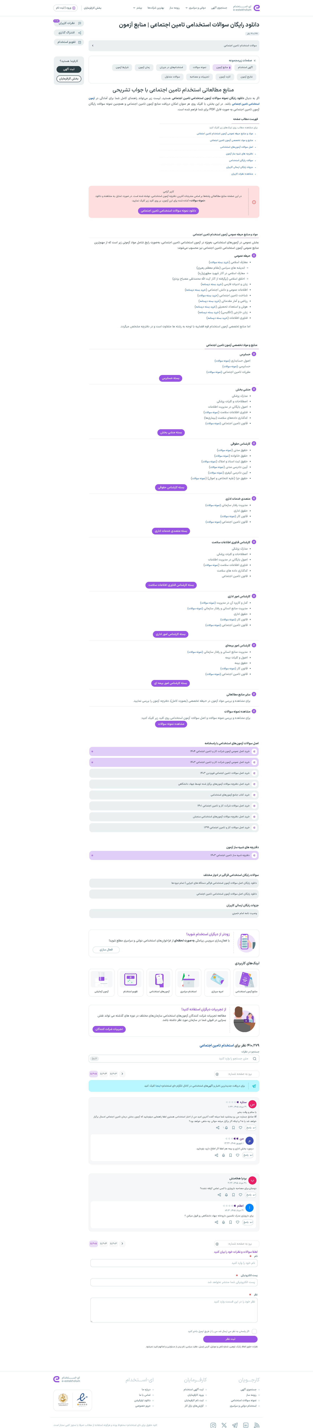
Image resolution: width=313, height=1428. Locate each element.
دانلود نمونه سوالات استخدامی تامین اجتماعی (168, 211)
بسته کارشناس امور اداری (170, 634)
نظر (256, 1295)
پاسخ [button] (249, 1128)
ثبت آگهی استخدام (194, 1390)
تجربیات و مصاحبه (199, 77)
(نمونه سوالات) (222, 361)
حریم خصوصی (143, 1406)
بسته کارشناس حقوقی (171, 487)
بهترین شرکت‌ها (156, 8)
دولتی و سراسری (197, 8)
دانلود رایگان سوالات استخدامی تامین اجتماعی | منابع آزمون (189, 25)
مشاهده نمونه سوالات (171, 724)
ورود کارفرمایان (196, 1395)
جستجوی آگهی (219, 8)
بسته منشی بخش (171, 432)
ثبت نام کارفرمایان (194, 1400)
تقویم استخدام (67, 42)
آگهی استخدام (245, 67)
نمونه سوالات (199, 67)
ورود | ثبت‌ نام (64, 8)
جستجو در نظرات (250, 1052)
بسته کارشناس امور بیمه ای (170, 683)
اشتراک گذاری (67, 32)
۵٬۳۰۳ (113, 1074)
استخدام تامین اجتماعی (217, 1045)
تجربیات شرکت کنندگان (109, 1029)
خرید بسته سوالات (219, 262)
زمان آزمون (144, 67)
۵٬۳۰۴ (103, 1074)
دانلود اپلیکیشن (142, 1400)
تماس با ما (145, 1395)
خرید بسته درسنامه (212, 284)
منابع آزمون (222, 67)
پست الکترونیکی (249, 1275)
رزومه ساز (175, 8)
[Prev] (122, 1074)
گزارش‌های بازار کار (194, 1406)
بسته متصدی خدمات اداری (171, 531)
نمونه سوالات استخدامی (243, 1400)
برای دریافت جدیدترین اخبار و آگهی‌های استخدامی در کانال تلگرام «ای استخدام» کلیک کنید (194, 1086)
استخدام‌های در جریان (171, 67)
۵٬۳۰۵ (93, 1074)
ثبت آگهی (68, 69)
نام (256, 1256)
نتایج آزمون (247, 77)
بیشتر (139, 8)
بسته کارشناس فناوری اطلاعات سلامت (171, 585)
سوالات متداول (172, 77)
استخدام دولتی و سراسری (243, 1406)
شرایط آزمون (122, 67)
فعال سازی (106, 950)
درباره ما (146, 1390)
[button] (232, 1102)
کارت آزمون (225, 77)
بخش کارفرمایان (92, 8)
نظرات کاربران (64, 22)
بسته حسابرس (170, 378)
